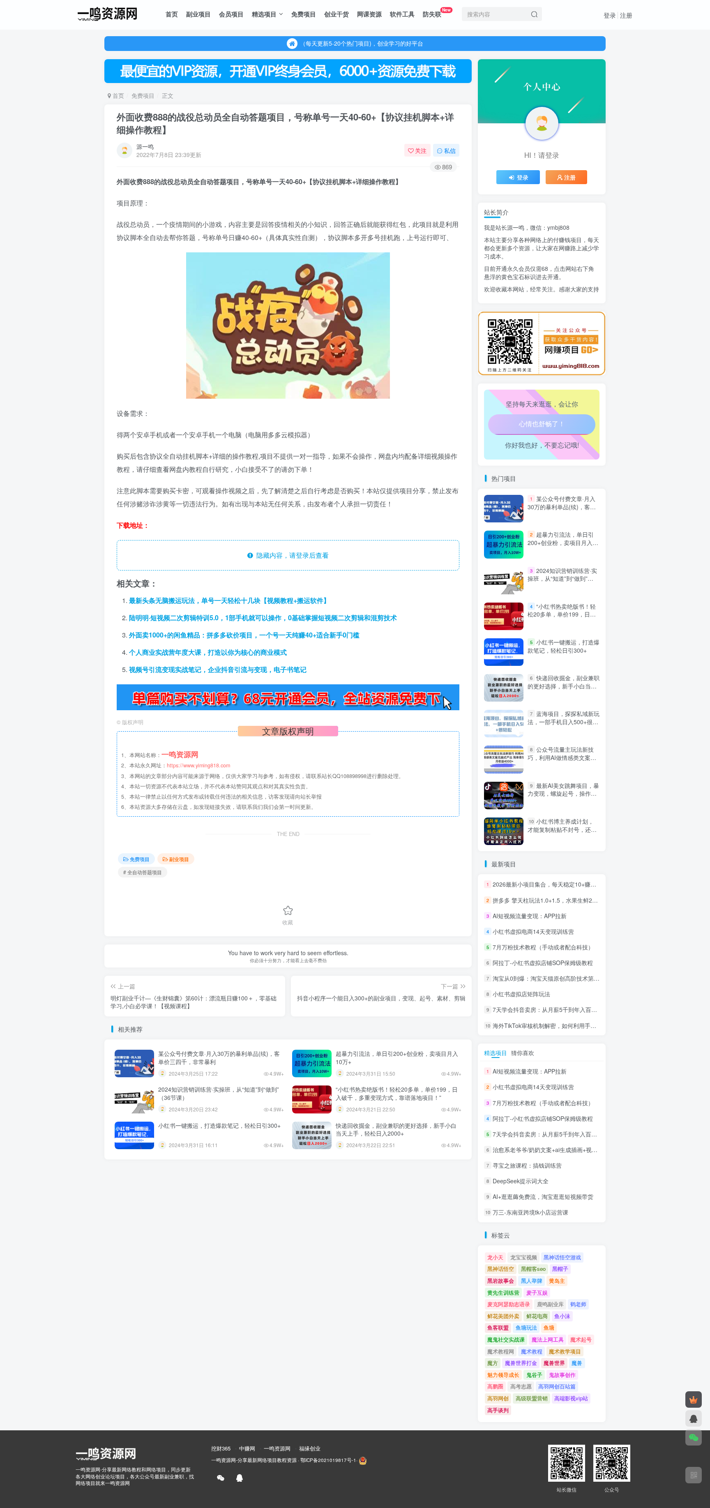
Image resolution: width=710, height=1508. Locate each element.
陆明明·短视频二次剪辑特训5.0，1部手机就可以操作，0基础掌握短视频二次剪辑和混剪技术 (263, 617)
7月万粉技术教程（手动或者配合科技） (543, 947)
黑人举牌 (531, 1280)
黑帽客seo (533, 1268)
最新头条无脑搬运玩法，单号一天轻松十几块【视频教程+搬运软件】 (229, 600)
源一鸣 (145, 146)
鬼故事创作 (562, 1375)
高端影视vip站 (571, 1398)
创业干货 (336, 13)
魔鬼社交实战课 (506, 1339)
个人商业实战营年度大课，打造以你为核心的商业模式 (208, 652)
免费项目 (303, 13)
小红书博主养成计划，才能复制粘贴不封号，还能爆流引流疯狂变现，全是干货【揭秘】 (562, 833)
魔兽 (577, 1363)
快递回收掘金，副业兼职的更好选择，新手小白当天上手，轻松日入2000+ (396, 1129)
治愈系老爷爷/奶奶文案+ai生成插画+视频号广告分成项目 (565, 309)
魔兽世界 (554, 1363)
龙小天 (495, 1257)
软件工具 (402, 13)
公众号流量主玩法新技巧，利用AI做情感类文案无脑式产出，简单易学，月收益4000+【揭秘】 (562, 762)
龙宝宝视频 (523, 1257)
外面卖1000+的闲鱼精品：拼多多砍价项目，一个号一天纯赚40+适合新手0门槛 (244, 635)
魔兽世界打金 (521, 1363)
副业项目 (198, 13)
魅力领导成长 (503, 1375)
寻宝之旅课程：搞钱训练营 (527, 1165)
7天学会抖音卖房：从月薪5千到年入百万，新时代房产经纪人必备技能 (582, 1010)
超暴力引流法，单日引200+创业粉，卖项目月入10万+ (397, 1057)
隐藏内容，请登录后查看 (291, 555)
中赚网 (247, 1448)
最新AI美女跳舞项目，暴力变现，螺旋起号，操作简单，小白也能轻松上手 (563, 793)
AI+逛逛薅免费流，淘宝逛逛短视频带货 (543, 1196)
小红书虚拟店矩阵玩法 (521, 994)
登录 (610, 15)
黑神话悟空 (500, 1268)
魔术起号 (581, 1339)
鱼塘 (549, 1327)
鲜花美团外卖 (503, 1316)
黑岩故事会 (500, 1280)
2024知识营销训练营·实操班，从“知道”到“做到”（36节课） (218, 1093)
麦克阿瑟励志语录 (508, 1304)
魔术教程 (531, 1351)
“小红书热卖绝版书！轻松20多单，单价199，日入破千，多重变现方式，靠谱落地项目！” (397, 1093)
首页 (172, 13)
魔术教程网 (500, 1351)
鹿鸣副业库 (550, 1304)
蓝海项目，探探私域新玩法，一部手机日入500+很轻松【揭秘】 (563, 721)
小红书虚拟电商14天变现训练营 (533, 931)
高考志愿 (521, 1386)
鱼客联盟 (498, 1327)
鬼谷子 (534, 1375)
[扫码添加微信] (693, 1437)
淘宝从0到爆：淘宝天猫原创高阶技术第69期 (549, 978)
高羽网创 (498, 1398)
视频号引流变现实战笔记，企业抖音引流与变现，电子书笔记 (218, 669)
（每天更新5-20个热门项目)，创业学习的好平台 (361, 40)
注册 (626, 15)
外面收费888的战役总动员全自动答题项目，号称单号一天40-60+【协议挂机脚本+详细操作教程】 (285, 123)
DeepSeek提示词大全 (521, 1181)
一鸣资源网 (277, 1448)
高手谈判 (498, 1410)
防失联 (437, 12)
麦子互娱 (537, 1292)
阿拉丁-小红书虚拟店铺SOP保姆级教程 (543, 962)
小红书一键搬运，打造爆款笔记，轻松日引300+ (219, 1125)
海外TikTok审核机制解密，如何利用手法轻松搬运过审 (562, 1025)
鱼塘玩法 (526, 1327)
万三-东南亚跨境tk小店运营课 (530, 1212)
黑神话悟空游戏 (562, 1257)
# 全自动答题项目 (142, 871)
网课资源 (369, 13)
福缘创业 (309, 1448)
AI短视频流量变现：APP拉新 (530, 916)
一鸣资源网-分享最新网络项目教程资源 (254, 1460)
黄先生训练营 (503, 1292)
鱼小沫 (562, 1316)
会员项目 (231, 13)
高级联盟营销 (532, 1398)
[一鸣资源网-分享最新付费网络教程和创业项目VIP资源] (107, 12)
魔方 (492, 1363)
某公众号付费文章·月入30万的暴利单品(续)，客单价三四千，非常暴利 (219, 1057)
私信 (450, 150)
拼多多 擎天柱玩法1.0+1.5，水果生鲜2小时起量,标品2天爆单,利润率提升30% (592, 900)
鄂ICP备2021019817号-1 (328, 1460)
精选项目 (264, 13)
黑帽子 (560, 1268)
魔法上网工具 (548, 1339)
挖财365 (221, 1448)
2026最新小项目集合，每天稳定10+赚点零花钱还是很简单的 (570, 884)
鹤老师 (578, 1304)
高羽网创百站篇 (557, 1386)
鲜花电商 (537, 1316)
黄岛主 (557, 1280)
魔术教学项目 (565, 1351)
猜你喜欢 (522, 1052)
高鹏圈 (495, 1386)
